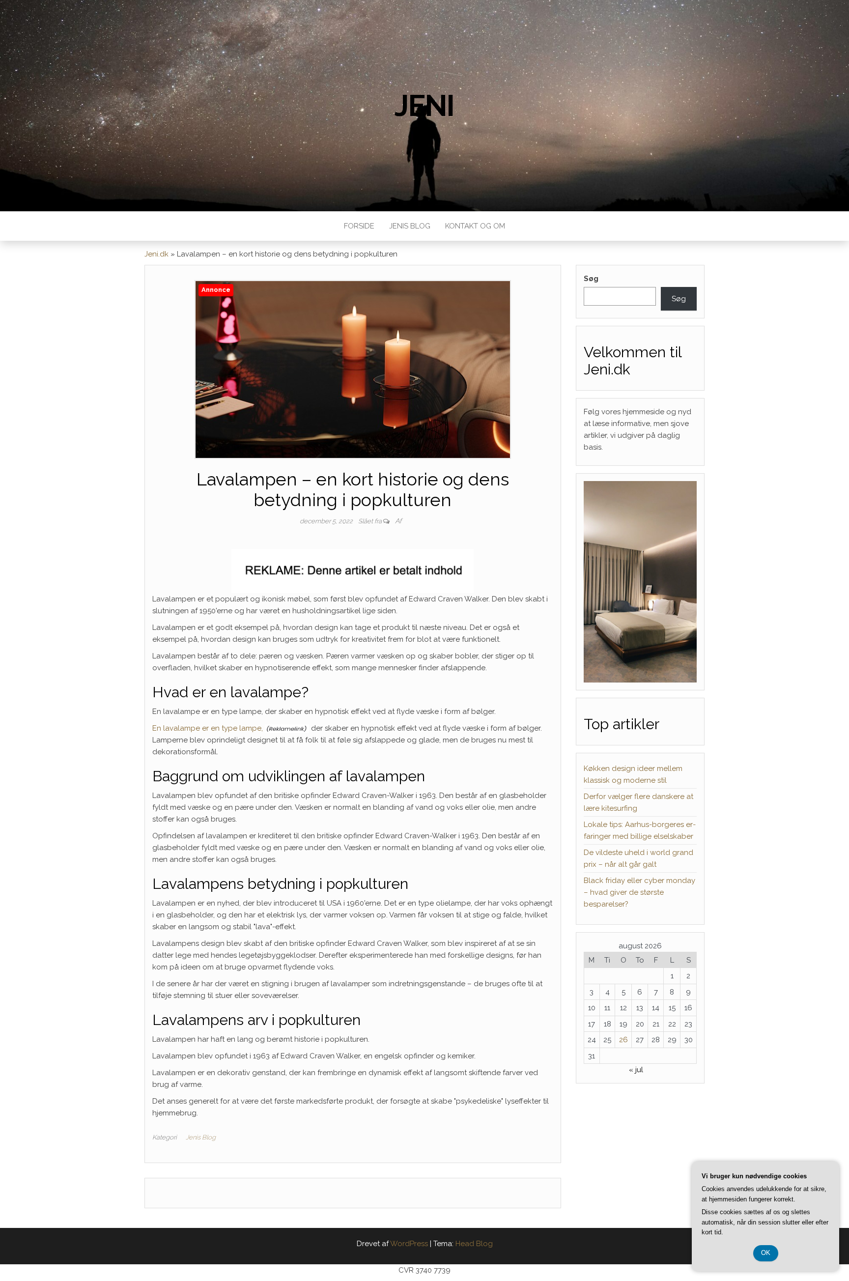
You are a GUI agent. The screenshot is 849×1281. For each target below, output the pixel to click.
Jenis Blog (409, 226)
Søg (591, 278)
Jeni (424, 105)
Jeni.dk (156, 254)
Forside (359, 226)
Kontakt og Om (475, 226)
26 (623, 1039)
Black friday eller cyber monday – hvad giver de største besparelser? (639, 892)
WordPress (409, 1243)
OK (765, 1252)
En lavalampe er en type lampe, (207, 728)
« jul (636, 1069)
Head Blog (474, 1243)
